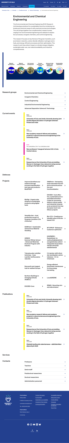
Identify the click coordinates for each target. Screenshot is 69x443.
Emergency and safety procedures (56, 405)
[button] (64, 2)
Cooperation (25, 6)
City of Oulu (53, 408)
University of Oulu (5, 10)
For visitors (53, 6)
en (59, 3)
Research (19, 6)
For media (59, 6)
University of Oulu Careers (41, 402)
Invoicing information (40, 404)
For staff (65, 6)
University (32, 6)
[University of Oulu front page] (11, 2)
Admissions (12, 6)
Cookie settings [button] (54, 400)
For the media (38, 397)
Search (44, 2)
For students (46, 6)
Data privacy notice (55, 397)
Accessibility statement (56, 395)
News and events (5, 6)
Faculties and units (23, 10)
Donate (51, 2)
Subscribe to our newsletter (41, 400)
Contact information (40, 395)
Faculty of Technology (34, 10)
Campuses (53, 402)
